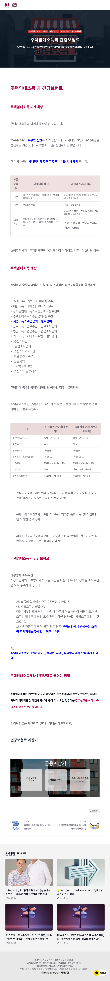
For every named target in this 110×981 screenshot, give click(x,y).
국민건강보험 (34, 31)
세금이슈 (65, 31)
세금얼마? (54, 31)
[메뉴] (103, 5)
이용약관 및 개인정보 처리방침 (55, 972)
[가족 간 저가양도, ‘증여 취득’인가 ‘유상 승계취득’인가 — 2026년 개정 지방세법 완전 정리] (29, 872)
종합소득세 (76, 31)
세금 (45, 31)
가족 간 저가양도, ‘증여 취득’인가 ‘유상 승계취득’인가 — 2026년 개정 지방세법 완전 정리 (27, 892)
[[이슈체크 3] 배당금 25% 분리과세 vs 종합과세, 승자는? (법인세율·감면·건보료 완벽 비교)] (81, 917)
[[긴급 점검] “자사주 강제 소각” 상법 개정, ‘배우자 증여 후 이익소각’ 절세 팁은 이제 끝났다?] (29, 917)
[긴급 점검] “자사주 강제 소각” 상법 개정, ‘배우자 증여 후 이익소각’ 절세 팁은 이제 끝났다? (28, 936)
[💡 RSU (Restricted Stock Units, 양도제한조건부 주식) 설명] (81, 872)
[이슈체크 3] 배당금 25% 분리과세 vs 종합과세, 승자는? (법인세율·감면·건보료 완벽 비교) (80, 936)
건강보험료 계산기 (24, 739)
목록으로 (93, 811)
